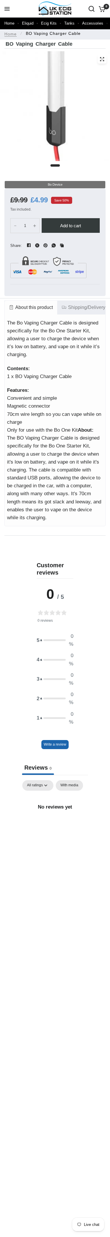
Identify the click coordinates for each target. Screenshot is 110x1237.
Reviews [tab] (38, 767)
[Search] (92, 9)
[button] (55, 640)
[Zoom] (102, 59)
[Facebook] (29, 245)
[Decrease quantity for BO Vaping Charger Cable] (15, 225)
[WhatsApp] (53, 245)
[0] (101, 9)
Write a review (55, 744)
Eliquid (27, 23)
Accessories (92, 23)
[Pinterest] (45, 245)
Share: (16, 245)
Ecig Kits (49, 23)
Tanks (69, 23)
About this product (34, 307)
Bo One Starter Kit (69, 331)
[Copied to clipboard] (61, 245)
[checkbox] (69, 785)
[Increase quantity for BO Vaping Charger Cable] (34, 225)
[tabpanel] (55, 826)
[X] (37, 245)
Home (9, 23)
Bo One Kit (66, 430)
